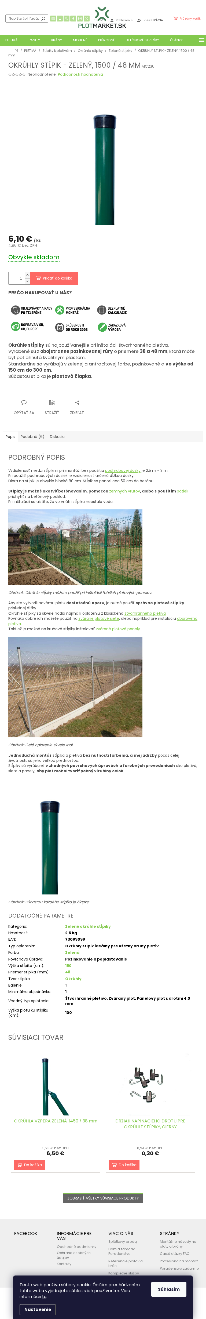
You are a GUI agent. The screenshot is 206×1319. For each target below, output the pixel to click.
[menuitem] (11, 40)
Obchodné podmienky (76, 1246)
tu (44, 1296)
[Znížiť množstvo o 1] (27, 281)
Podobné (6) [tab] (33, 436)
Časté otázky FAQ (175, 1253)
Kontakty (64, 1264)
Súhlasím (169, 1289)
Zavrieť (61, 392)
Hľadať (43, 18)
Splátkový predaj (123, 1241)
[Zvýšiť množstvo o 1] (27, 275)
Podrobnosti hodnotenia (80, 74)
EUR (96, 20)
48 (67, 972)
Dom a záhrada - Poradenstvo (123, 1251)
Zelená (72, 952)
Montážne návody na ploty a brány (178, 1243)
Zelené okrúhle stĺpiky (88, 926)
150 (68, 965)
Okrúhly (73, 978)
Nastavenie (37, 1309)
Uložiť (18, 392)
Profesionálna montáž (179, 1261)
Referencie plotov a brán (125, 1263)
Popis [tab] (10, 436)
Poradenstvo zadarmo (179, 1268)
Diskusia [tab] (57, 436)
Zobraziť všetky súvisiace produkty (103, 1198)
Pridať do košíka (57, 278)
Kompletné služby (123, 1273)
